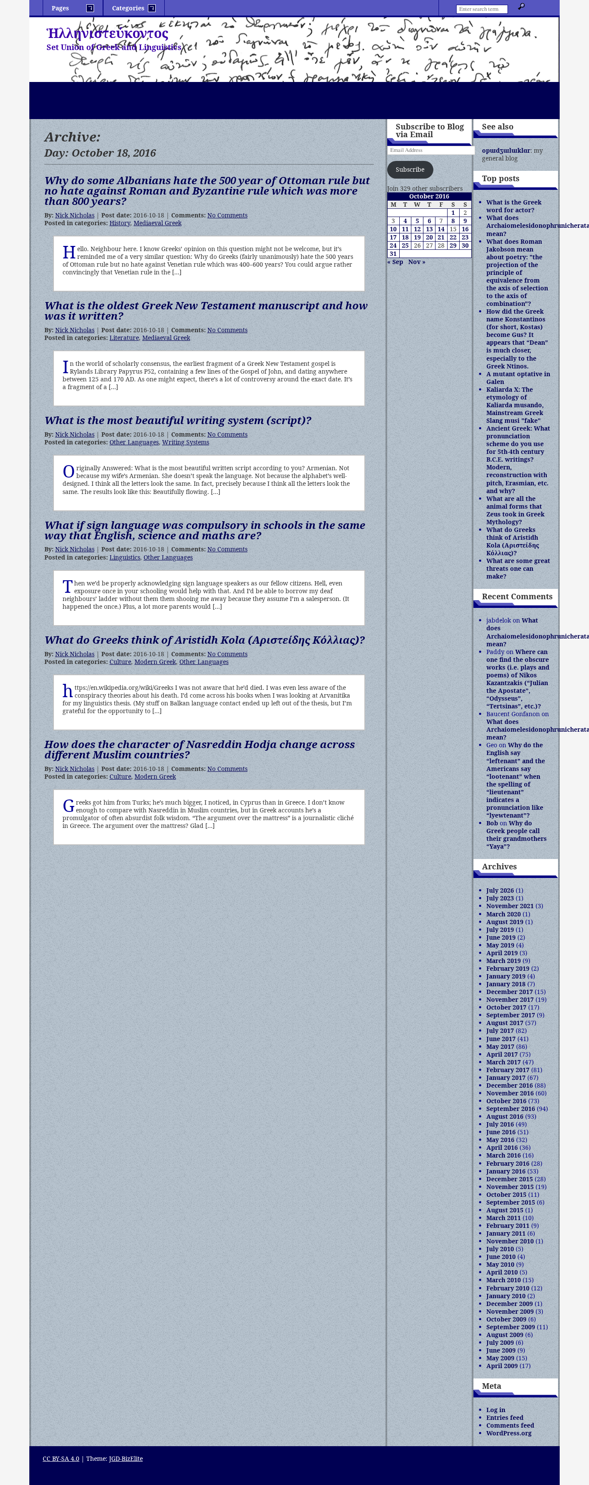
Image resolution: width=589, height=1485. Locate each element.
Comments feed (510, 1425)
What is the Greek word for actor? (514, 206)
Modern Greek (155, 662)
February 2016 (507, 1163)
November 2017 (510, 999)
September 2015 (510, 1202)
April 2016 (502, 1147)
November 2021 (510, 906)
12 (417, 229)
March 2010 (503, 1280)
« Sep (395, 262)
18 (405, 237)
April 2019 (502, 953)
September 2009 (510, 1327)
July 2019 (500, 929)
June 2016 (501, 1132)
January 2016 (506, 1171)
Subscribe (410, 169)
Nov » (417, 262)
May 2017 (500, 1046)
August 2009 (504, 1335)
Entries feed (504, 1417)
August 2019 (504, 922)
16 (465, 229)
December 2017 (509, 992)
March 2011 (503, 1218)
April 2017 (502, 1054)
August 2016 (504, 1116)
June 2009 (501, 1350)
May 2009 (500, 1358)
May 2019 (500, 945)
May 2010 (500, 1264)
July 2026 (500, 890)
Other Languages (134, 442)
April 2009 (502, 1366)
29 (453, 245)
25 (405, 245)
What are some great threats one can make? (518, 568)
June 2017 (501, 1039)
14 (441, 229)
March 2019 (503, 960)
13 (429, 229)
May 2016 (500, 1140)
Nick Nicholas (74, 215)
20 (429, 237)
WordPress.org (509, 1433)
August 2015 (504, 1210)
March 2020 (503, 914)
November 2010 (510, 1241)
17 (393, 237)
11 (405, 229)
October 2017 (506, 1007)
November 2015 (510, 1187)
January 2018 (506, 984)
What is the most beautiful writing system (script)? (177, 420)
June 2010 (501, 1256)
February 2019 (507, 968)
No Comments (227, 215)
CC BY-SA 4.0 (61, 1458)
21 (441, 237)
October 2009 (506, 1319)
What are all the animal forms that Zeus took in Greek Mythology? (515, 510)
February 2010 (507, 1288)
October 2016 (506, 1101)
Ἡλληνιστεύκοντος (107, 33)
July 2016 (500, 1124)
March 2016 (503, 1155)
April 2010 (502, 1272)
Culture (120, 662)
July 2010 (500, 1249)
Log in (495, 1410)
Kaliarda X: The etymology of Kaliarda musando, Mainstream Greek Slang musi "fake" (515, 405)
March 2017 (503, 1062)
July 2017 (500, 1030)
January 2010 (506, 1296)
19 (417, 237)
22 (453, 237)
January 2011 (506, 1233)
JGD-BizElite (126, 1458)
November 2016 (510, 1093)
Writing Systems (185, 442)
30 (465, 245)
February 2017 (507, 1070)
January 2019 (506, 976)
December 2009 (509, 1303)
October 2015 (506, 1194)
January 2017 (506, 1077)
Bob (492, 823)
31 (393, 253)
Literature (124, 337)
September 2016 (510, 1108)
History (120, 223)
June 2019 (501, 937)
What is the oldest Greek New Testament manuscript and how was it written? (206, 310)
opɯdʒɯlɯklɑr (506, 150)
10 (393, 229)
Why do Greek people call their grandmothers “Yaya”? (516, 834)
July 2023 (500, 898)
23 (465, 237)
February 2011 (507, 1225)
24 (393, 245)
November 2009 (510, 1311)
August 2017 (504, 1023)
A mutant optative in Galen (518, 378)
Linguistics (125, 557)
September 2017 (510, 1015)
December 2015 (509, 1179)
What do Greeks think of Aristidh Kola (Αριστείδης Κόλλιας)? (204, 639)
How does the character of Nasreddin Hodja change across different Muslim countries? (199, 749)
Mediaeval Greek (158, 223)
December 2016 (509, 1085)
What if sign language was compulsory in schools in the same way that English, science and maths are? (204, 530)
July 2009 (500, 1342)
